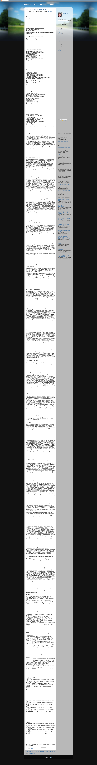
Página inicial (41, 751)
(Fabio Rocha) (49, 11)
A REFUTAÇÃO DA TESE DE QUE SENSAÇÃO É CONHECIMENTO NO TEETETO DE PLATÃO (63, 255)
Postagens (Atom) (32, 753)
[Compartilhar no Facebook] (44, 747)
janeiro (61, 34)
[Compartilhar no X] (43, 747)
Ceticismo (59, 243)
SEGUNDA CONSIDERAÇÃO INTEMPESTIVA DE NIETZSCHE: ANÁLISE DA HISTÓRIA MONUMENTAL (64, 167)
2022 (60, 40)
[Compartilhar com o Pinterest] (45, 747)
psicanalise (59, 50)
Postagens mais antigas (50, 751)
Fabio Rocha (65, 13)
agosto (61, 29)
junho (60, 32)
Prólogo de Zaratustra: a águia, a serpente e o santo (63, 154)
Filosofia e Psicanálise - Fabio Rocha (39, 5)
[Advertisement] (64, 68)
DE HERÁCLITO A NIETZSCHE (63, 141)
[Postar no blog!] (42, 747)
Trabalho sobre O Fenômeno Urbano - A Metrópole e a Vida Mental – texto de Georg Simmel (64, 212)
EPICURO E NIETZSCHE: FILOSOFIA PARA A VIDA (36, 9)
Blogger (51, 757)
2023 (60, 28)
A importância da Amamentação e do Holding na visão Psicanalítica (63, 160)
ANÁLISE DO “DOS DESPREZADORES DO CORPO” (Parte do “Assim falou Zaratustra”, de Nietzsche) (64, 148)
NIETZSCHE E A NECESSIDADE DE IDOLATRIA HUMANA (63, 185)
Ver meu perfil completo (66, 14)
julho (60, 30)
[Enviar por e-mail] (41, 747)
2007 (60, 44)
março (61, 33)
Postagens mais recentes (31, 751)
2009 (60, 41)
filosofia (31, 748)
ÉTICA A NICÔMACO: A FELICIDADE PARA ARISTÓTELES (63, 225)
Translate (65, 120)
